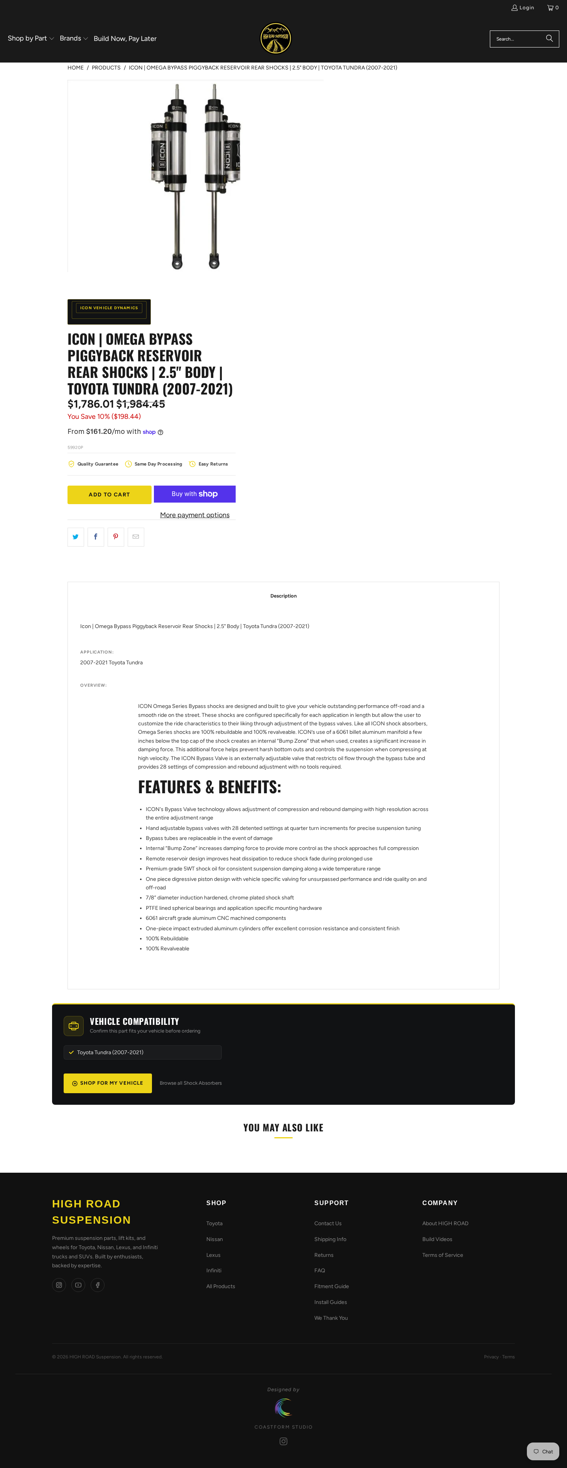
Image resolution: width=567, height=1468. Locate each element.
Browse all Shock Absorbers (191, 1083)
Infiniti (213, 1270)
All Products (220, 1286)
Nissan (214, 1239)
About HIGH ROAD (445, 1223)
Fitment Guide (331, 1286)
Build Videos (437, 1239)
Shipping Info (330, 1239)
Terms (508, 1357)
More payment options (195, 515)
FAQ (319, 1270)
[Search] (549, 38)
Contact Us (328, 1223)
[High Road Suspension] (275, 39)
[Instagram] (59, 1285)
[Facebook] (98, 1285)
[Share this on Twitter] (76, 537)
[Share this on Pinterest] (116, 537)
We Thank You (331, 1318)
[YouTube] (78, 1285)
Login (527, 7)
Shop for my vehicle (111, 1083)
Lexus (213, 1255)
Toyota (214, 1223)
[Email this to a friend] (136, 537)
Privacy (491, 1357)
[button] (31, 39)
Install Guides (330, 1302)
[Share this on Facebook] (96, 537)
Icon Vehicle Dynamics (109, 307)
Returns (324, 1255)
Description (283, 596)
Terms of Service (442, 1255)
